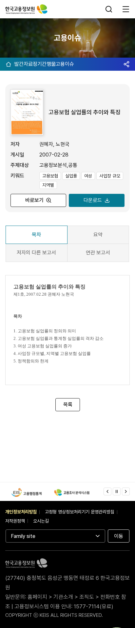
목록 (67, 404)
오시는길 (41, 521)
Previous (107, 491)
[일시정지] (117, 491)
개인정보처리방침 (21, 511)
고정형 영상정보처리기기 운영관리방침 (79, 511)
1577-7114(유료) (93, 606)
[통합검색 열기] (109, 9)
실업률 (71, 175)
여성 (88, 175)
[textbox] (67, 331)
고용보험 (50, 175)
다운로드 (93, 200)
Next (126, 491)
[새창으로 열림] (27, 492)
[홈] (8, 64)
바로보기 (34, 200)
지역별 (48, 185)
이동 (118, 536)
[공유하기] (126, 64)
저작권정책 (15, 521)
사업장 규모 (109, 175)
